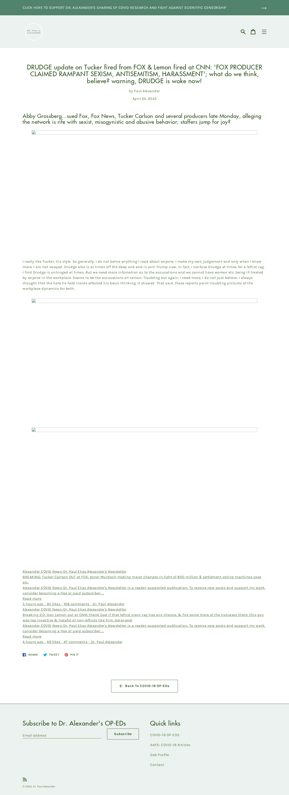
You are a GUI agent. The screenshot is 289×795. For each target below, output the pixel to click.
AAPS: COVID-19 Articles (170, 745)
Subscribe (123, 734)
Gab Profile (159, 755)
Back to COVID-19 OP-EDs (147, 686)
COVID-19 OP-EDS (165, 735)
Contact (157, 765)
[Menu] (264, 32)
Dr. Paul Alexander (44, 786)
